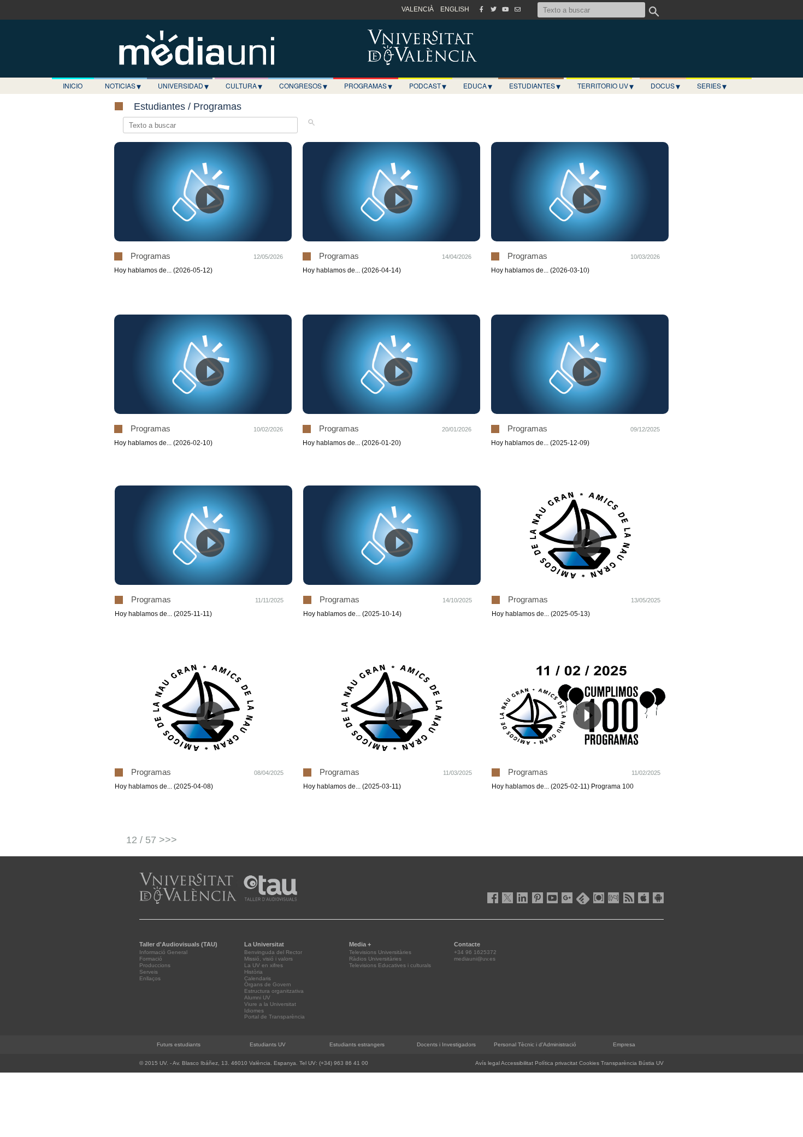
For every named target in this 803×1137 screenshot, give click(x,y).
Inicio (72, 85)
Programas (368, 86)
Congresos (303, 86)
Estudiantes (534, 86)
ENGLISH (454, 9)
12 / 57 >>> (151, 839)
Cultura (244, 86)
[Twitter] (493, 9)
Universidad (183, 86)
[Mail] (517, 9)
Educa (477, 86)
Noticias (123, 86)
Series (712, 86)
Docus (665, 86)
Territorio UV (605, 86)
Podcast (427, 86)
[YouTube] (505, 9)
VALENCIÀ (418, 9)
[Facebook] (481, 9)
